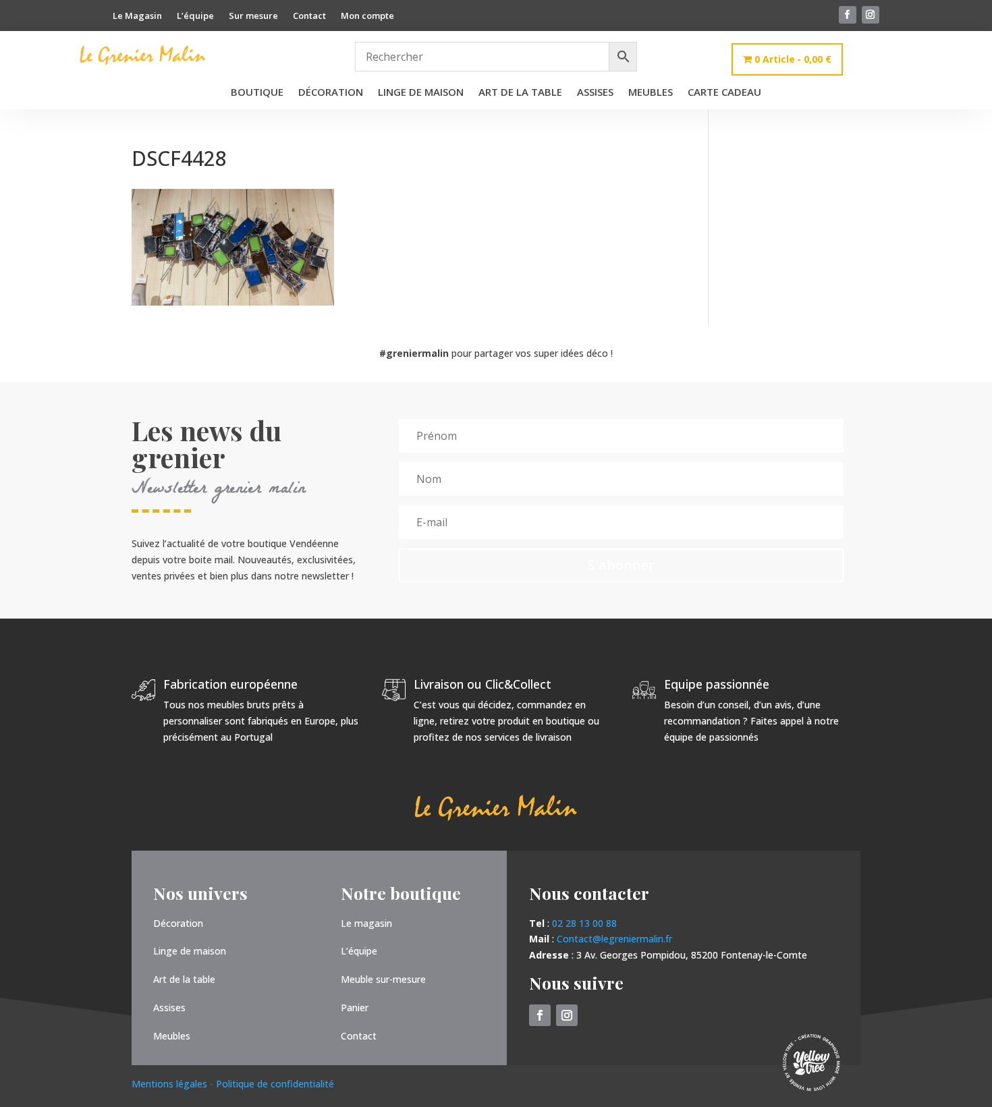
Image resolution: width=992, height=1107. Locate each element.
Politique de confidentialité (275, 1083)
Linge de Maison (421, 92)
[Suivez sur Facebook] (847, 15)
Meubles (650, 92)
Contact (309, 16)
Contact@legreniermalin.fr (614, 938)
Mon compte (367, 16)
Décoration (330, 92)
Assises (595, 92)
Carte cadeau (724, 92)
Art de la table (520, 92)
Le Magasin (137, 16)
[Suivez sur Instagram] (870, 15)
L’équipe (195, 16)
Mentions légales (171, 1083)
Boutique (257, 92)
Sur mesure (253, 16)
